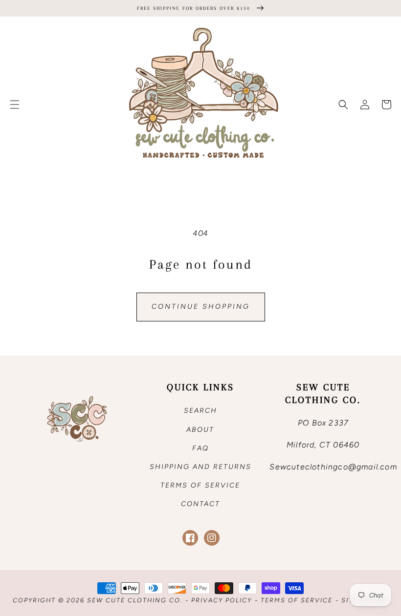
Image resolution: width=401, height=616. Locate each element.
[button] (14, 104)
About (200, 429)
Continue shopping (201, 306)
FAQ (200, 448)
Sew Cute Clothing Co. (134, 600)
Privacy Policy (221, 600)
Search (200, 410)
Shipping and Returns (200, 467)
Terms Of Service (297, 600)
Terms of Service (200, 485)
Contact (200, 504)
